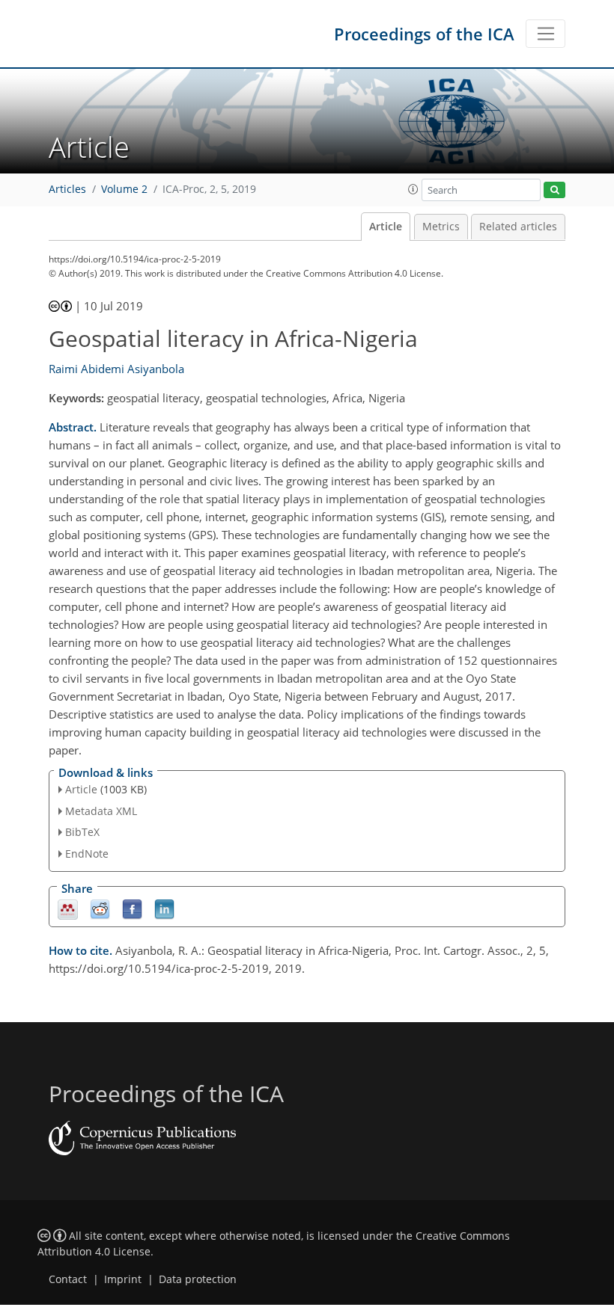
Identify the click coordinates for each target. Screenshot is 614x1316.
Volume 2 (124, 189)
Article (385, 226)
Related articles (518, 226)
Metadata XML (101, 811)
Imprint (123, 1279)
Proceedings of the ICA (424, 33)
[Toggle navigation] (545, 33)
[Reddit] (100, 909)
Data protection (198, 1279)
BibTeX (82, 832)
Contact (68, 1279)
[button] (413, 189)
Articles (67, 189)
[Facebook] (132, 909)
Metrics (441, 226)
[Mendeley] (68, 909)
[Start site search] (554, 190)
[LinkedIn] (164, 909)
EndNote (87, 853)
